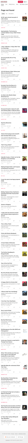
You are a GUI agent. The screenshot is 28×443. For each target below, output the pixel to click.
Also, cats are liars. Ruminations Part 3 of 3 (10, 170)
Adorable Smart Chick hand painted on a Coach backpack (10, 235)
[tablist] (7, 13)
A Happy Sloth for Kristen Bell (9, 282)
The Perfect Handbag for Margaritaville (8, 253)
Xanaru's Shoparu (6, 204)
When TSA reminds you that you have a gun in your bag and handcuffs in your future (10, 354)
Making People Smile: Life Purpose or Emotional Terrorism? (10, 167)
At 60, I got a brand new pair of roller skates (9, 18)
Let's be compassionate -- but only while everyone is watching (10, 61)
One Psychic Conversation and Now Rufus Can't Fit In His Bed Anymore (11, 406)
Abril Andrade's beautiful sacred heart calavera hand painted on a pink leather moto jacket (10, 275)
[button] (2, 4)
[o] (25, 225)
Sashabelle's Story (5, 88)
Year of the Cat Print (6, 263)
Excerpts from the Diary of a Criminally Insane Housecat (8, 86)
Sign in (25, 1)
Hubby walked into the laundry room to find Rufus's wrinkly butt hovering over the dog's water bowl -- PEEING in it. (10, 396)
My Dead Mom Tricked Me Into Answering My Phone (9, 378)
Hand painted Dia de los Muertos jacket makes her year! (10, 226)
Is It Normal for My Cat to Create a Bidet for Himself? (10, 392)
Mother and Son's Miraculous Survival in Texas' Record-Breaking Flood (10, 147)
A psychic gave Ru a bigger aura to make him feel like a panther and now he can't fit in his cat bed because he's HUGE (10, 409)
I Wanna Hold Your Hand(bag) (9, 291)
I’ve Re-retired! (4, 368)
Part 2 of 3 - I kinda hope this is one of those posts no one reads (9, 197)
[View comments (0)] (8, 40)
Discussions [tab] (11, 13)
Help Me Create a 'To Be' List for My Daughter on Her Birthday (10, 157)
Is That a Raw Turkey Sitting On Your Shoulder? (9, 417)
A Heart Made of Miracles (8, 242)
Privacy (12, 433)
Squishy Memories (6, 122)
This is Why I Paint (6, 224)
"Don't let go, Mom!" (6, 144)
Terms (16, 433)
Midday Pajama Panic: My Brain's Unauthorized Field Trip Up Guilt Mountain (10, 193)
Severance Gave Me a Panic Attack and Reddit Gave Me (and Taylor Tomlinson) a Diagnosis (10, 36)
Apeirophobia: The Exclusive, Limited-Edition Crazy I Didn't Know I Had (11, 33)
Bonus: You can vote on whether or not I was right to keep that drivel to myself (10, 75)
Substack (8, 440)
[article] (14, 21)
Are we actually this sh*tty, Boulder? (8, 58)
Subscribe (20, 1)
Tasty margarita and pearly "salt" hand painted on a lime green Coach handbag (10, 256)
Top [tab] (6, 13)
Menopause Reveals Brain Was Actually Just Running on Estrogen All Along (11, 333)
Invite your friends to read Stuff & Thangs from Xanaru (10, 341)
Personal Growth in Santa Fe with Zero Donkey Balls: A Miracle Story (10, 109)
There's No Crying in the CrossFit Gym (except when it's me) (10, 134)
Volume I (3, 124)
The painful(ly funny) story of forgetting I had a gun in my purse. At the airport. (10, 358)
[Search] (25, 13)
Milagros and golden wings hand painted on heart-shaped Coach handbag (10, 245)
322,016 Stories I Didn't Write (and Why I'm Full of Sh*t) (10, 72)
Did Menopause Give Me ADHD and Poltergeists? (10, 330)
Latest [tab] (3, 13)
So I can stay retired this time (7, 343)
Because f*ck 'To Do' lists (6, 160)
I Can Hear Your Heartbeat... (8, 301)
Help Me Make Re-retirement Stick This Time (10, 366)
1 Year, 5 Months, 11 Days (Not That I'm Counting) (10, 47)
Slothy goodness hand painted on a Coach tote (10, 284)
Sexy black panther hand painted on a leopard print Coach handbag (9, 265)
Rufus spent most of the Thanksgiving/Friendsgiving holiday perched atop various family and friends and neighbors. (10, 420)
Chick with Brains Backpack (8, 233)
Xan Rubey (6, 23)
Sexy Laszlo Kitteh (6, 310)
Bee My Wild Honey (6, 320)
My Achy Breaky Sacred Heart (9, 272)
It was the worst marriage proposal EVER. (10, 180)
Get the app (20, 437)
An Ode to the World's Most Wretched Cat (8, 95)
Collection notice (22, 433)
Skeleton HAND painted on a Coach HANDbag (9, 294)
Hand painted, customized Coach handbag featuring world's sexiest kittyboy (10, 313)
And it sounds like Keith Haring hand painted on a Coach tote (9, 303)
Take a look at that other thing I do (8, 206)
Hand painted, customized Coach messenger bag (8, 322)
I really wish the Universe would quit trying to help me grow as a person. (9, 214)
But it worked (4, 182)
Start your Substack (10, 437)
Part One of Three (5, 217)
